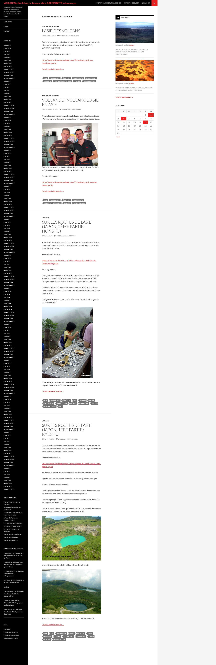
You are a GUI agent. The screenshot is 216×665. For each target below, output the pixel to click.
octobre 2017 (8, 354)
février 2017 (8, 378)
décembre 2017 (9, 348)
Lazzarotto (78, 78)
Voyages (55, 26)
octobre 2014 (8, 462)
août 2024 (7, 117)
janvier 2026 (8, 66)
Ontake (73, 403)
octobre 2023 (8, 144)
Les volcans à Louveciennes (12, 534)
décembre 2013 (9, 489)
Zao (60, 406)
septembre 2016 (9, 393)
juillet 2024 (7, 120)
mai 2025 (7, 90)
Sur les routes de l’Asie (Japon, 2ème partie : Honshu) (66, 226)
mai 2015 (7, 441)
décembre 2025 (9, 69)
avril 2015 (7, 444)
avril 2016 (7, 408)
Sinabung (47, 81)
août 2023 (7, 150)
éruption (66, 78)
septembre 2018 (9, 321)
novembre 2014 (9, 459)
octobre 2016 (8, 390)
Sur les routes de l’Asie (63, 81)
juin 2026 (7, 51)
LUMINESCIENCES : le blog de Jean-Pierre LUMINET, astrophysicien (14, 594)
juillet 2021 (7, 222)
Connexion (7, 629)
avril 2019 (7, 300)
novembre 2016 (9, 387)
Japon (91, 400)
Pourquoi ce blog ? (131, 3)
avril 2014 (7, 477)
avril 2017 (7, 372)
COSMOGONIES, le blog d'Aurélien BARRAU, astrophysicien (14, 573)
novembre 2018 (9, 315)
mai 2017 (7, 369)
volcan (77, 81)
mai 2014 (7, 474)
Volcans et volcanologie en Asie (70, 102)
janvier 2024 (8, 135)
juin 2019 (7, 294)
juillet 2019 (7, 291)
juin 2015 (7, 438)
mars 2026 (7, 60)
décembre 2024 (9, 105)
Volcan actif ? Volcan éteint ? (13, 526)
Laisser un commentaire (69, 36)
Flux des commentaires (11, 635)
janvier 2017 (8, 381)
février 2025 (8, 99)
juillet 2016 (7, 399)
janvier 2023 (8, 171)
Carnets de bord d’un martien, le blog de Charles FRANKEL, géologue (13, 555)
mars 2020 (7, 267)
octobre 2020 (8, 249)
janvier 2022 (8, 204)
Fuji (75, 400)
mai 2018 (7, 333)
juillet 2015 (7, 435)
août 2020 (7, 255)
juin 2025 (7, 87)
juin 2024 (7, 123)
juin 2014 (7, 471)
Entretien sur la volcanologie (13, 523)
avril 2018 (7, 336)
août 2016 (7, 396)
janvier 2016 (8, 417)
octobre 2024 (8, 111)
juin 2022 (7, 189)
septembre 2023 (9, 147)
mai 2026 (7, 54)
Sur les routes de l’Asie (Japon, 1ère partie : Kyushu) (66, 430)
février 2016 (8, 414)
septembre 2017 (9, 357)
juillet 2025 (7, 84)
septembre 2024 (9, 114)
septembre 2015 (9, 429)
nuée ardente (91, 78)
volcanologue (89, 81)
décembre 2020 (9, 243)
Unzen (91, 636)
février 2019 (8, 306)
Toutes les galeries (124, 97)
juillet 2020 (7, 258)
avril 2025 (7, 93)
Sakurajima (81, 636)
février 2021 (8, 237)
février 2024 (8, 132)
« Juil (118, 137)
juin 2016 (7, 402)
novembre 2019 (9, 279)
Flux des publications (11, 632)
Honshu (83, 400)
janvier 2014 (8, 486)
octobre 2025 (8, 75)
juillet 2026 (7, 48)
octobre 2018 (8, 318)
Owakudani (83, 403)
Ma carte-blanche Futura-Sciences (108, 3)
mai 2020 (7, 264)
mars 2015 (7, 447)
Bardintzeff (55, 78)
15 (145, 122)
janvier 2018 (8, 345)
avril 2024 (7, 126)
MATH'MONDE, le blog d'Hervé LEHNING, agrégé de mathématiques (13, 603)
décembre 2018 (9, 312)
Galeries (126, 17)
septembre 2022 (9, 183)
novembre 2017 (9, 351)
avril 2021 (7, 231)
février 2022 (8, 201)
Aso (51, 633)
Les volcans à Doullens (11, 537)
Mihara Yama (62, 403)
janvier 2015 (8, 453)
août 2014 (7, 468)
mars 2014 (7, 480)
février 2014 (8, 483)
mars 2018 (7, 339)
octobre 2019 (8, 282)
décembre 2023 (9, 138)
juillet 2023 (7, 153)
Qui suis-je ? (146, 3)
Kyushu (57, 636)
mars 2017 (7, 375)
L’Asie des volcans (61, 30)
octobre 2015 (8, 426)
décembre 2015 (9, 420)
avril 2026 (7, 57)
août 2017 (7, 360)
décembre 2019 (9, 276)
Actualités (46, 26)
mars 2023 (7, 165)
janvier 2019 (8, 309)
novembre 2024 (9, 108)
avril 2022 (7, 195)
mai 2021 (7, 228)
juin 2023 (7, 156)
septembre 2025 (9, 78)
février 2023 (8, 168)
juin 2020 (7, 261)
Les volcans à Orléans (11, 540)
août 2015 (7, 432)
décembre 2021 (9, 207)
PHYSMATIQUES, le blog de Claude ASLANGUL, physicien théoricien (13, 612)
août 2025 (7, 81)
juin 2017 (7, 366)
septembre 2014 (9, 465)
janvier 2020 (8, 273)
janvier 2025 (8, 102)
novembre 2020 (9, 246)
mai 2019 (7, 297)
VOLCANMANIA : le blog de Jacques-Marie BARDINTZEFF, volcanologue (40, 3)
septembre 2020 (9, 252)
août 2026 (7, 45)
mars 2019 (7, 303)
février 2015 (8, 450)
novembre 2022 (9, 177)
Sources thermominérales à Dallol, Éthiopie (134, 88)
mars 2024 (7, 129)
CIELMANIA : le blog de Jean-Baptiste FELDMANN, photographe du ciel (13, 564)
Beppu (72, 633)
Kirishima (47, 636)
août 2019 (7, 288)
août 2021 (7, 219)
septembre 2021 (9, 216)
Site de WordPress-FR (11, 638)
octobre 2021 (8, 213)
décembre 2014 (9, 456)
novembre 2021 (9, 210)
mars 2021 (7, 234)
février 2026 (8, 63)
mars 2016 (7, 411)
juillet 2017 (7, 363)
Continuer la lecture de (53, 69)
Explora (6, 587)
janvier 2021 (8, 240)
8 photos (131, 83)
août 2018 (7, 324)
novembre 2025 (9, 72)
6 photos (131, 45)
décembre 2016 (9, 384)
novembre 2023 (9, 141)
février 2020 (8, 270)
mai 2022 (7, 192)
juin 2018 (7, 330)
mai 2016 (7, 405)
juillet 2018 (7, 327)
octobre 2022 (8, 180)
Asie (45, 78)
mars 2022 (7, 198)
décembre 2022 (9, 174)
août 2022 (7, 186)
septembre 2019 (9, 285)
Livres (6, 26)
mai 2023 (7, 159)
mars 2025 (7, 96)
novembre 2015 (9, 423)
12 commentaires (135, 90)
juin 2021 (7, 225)
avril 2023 (7, 162)
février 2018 (8, 342)
